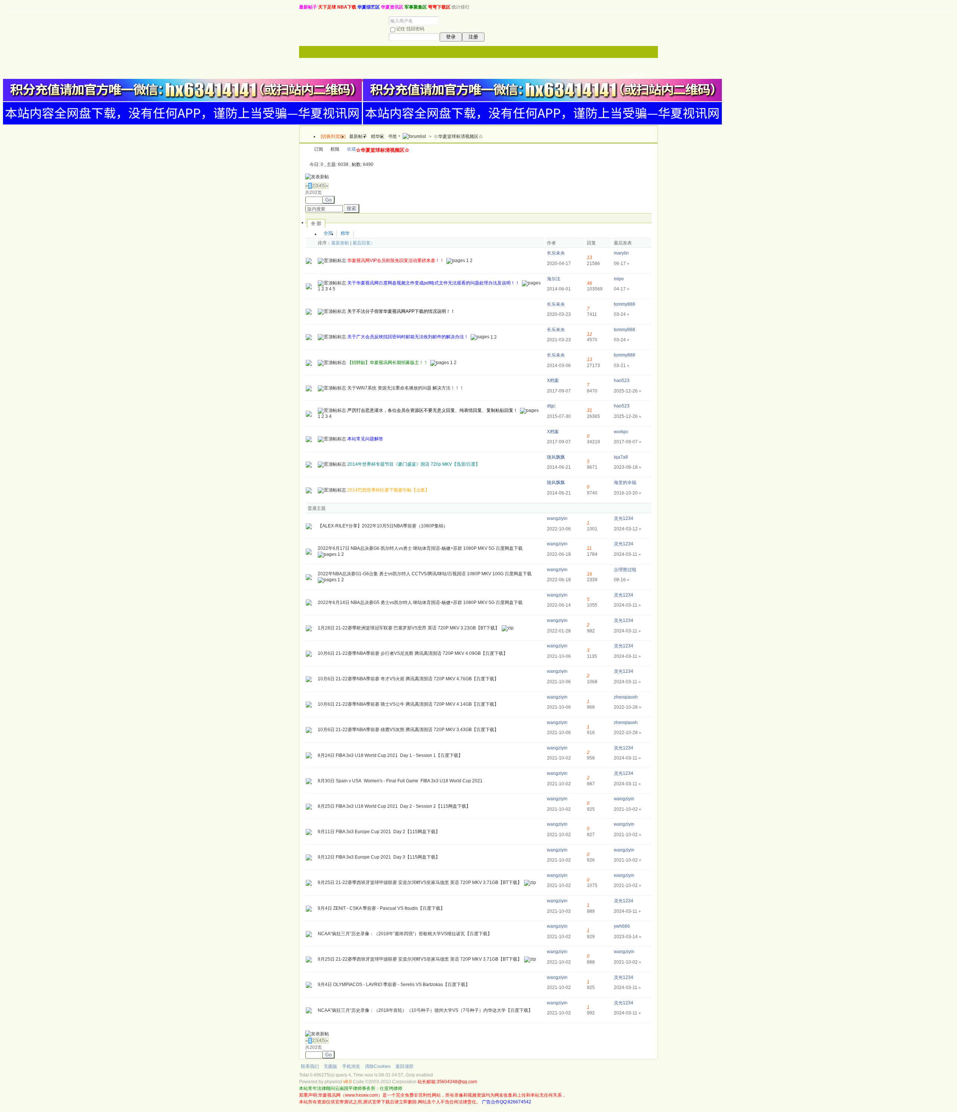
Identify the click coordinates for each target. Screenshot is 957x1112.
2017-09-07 (627, 441)
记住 (400, 28)
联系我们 (310, 1066)
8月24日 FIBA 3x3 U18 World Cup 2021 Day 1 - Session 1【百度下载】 (390, 755)
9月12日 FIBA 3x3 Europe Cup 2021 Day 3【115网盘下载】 (379, 857)
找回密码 (415, 28)
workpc (621, 431)
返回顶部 (404, 1066)
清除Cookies (378, 1066)
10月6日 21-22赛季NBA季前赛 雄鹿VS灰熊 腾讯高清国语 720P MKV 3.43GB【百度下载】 (408, 729)
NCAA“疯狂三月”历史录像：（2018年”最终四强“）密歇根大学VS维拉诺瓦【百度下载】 (405, 933)
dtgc (551, 406)
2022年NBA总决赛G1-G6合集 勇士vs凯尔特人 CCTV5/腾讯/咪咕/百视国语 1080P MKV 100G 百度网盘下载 (425, 573)
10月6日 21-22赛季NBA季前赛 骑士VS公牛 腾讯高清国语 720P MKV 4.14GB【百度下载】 (408, 704)
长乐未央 (556, 253)
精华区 (377, 136)
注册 (473, 37)
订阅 (318, 149)
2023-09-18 (627, 467)
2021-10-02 (627, 809)
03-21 (621, 365)
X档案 (553, 380)
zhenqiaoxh (626, 697)
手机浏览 (351, 1066)
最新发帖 (340, 243)
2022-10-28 (627, 707)
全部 (328, 233)
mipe (619, 278)
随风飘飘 (556, 457)
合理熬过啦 (625, 569)
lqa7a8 (621, 457)
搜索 (351, 208)
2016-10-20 (627, 493)
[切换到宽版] (333, 136)
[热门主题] (309, 260)
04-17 (621, 289)
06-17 (621, 263)
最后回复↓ (363, 243)
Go (328, 200)
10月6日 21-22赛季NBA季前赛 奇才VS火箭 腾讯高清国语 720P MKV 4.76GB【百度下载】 (408, 678)
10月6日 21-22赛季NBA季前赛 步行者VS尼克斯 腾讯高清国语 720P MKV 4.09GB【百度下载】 (413, 653)
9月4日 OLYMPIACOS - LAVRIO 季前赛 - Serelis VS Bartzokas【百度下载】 (394, 984)
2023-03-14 (627, 936)
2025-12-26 (627, 391)
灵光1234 (623, 518)
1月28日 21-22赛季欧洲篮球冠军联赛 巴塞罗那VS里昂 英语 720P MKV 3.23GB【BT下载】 (408, 628)
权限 (334, 149)
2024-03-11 (627, 554)
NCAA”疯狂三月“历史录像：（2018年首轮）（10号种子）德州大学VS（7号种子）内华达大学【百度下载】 (425, 1010)
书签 (392, 136)
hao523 (622, 380)
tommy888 (624, 304)
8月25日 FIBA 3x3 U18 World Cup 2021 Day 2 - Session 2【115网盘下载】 (394, 806)
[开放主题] (309, 311)
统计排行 (461, 7)
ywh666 (622, 926)
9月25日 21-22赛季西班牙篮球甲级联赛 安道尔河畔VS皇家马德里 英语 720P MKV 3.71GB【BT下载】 (420, 882)
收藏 (351, 149)
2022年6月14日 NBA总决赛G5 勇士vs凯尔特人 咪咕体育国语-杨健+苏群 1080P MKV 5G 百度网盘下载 (420, 602)
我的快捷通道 (633, 75)
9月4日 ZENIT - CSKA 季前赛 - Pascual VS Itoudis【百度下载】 (381, 908)
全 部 (316, 223)
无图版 (330, 1066)
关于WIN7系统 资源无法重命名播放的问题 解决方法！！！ (405, 388)
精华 (345, 233)
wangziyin (557, 518)
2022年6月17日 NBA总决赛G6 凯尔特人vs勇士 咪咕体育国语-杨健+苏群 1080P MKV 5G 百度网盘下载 (420, 548)
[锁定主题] (309, 438)
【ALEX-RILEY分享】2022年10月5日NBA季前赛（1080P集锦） (383, 526)
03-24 (621, 314)
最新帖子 (358, 136)
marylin (621, 253)
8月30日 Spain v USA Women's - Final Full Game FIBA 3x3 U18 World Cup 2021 (400, 780)
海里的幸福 (625, 482)
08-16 (621, 579)
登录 (451, 37)
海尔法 (553, 278)
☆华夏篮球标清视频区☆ (458, 136)
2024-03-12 (627, 529)
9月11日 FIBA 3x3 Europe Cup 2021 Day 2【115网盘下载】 (379, 831)
